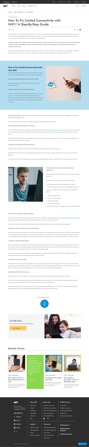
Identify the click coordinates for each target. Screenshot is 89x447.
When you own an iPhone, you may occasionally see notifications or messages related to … (16, 386)
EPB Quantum (65, 425)
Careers (32, 408)
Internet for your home (48, 405)
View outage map (34, 430)
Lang (83, 1)
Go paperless (63, 413)
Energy (23, 6)
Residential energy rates (50, 427)
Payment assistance (49, 435)
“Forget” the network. (55, 148)
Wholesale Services (32, 6)
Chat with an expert (35, 435)
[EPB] (5, 6)
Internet (13, 6)
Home (10, 12)
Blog (31, 418)
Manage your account (65, 408)
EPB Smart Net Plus (31, 286)
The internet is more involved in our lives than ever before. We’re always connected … (53, 384)
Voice (18, 6)
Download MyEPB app (48, 416)
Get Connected (18, 12)
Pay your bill (63, 405)
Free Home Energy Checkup (50, 410)
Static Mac (15, 265)
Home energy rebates (48, 413)
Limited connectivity (58, 36)
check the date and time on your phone (58, 130)
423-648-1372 (18, 413)
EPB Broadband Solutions (65, 429)
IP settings (72, 174)
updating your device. (45, 234)
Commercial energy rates (50, 430)
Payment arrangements (66, 416)
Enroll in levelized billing (66, 410)
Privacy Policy (22, 443)
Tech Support (29, 12)
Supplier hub (47, 438)
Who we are (33, 405)
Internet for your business (49, 408)
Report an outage (34, 427)
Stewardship (33, 413)
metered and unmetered (27, 247)
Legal (27, 443)
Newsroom (32, 416)
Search (32, 432)
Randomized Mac (24, 265)
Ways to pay (47, 432)
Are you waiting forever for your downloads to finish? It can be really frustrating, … (71, 386)
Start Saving (16, 328)
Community (33, 410)
